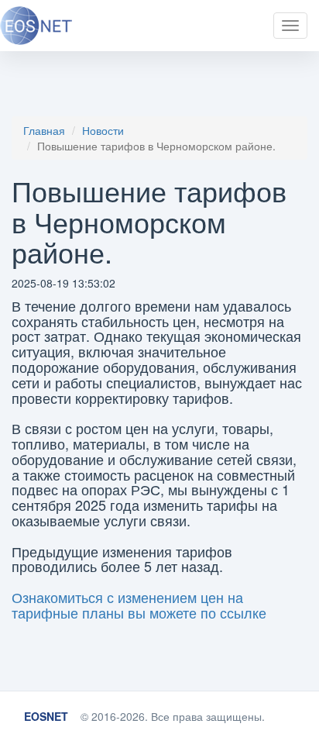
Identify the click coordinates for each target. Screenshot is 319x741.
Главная (44, 130)
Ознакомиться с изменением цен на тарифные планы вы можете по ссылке (139, 604)
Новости (103, 130)
